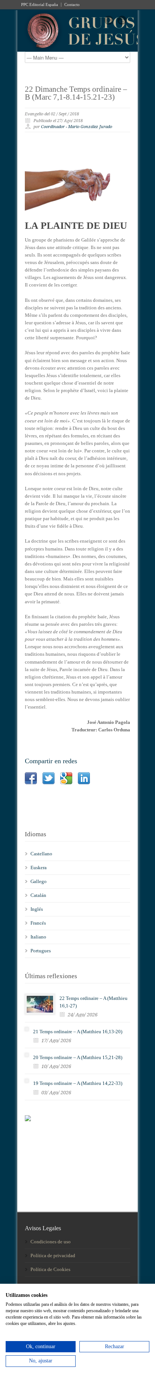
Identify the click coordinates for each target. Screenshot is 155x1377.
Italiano (38, 937)
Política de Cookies (50, 1269)
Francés (38, 923)
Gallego (38, 881)
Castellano (41, 853)
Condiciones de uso (50, 1241)
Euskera (38, 867)
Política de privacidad (52, 1255)
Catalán (38, 895)
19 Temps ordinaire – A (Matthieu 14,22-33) (77, 1083)
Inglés (36, 909)
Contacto (72, 5)
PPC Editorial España (39, 5)
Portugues (40, 950)
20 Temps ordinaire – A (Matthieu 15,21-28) (77, 1057)
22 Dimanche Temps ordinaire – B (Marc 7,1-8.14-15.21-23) (76, 93)
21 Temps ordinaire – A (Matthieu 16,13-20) (77, 1031)
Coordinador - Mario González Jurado (76, 126)
